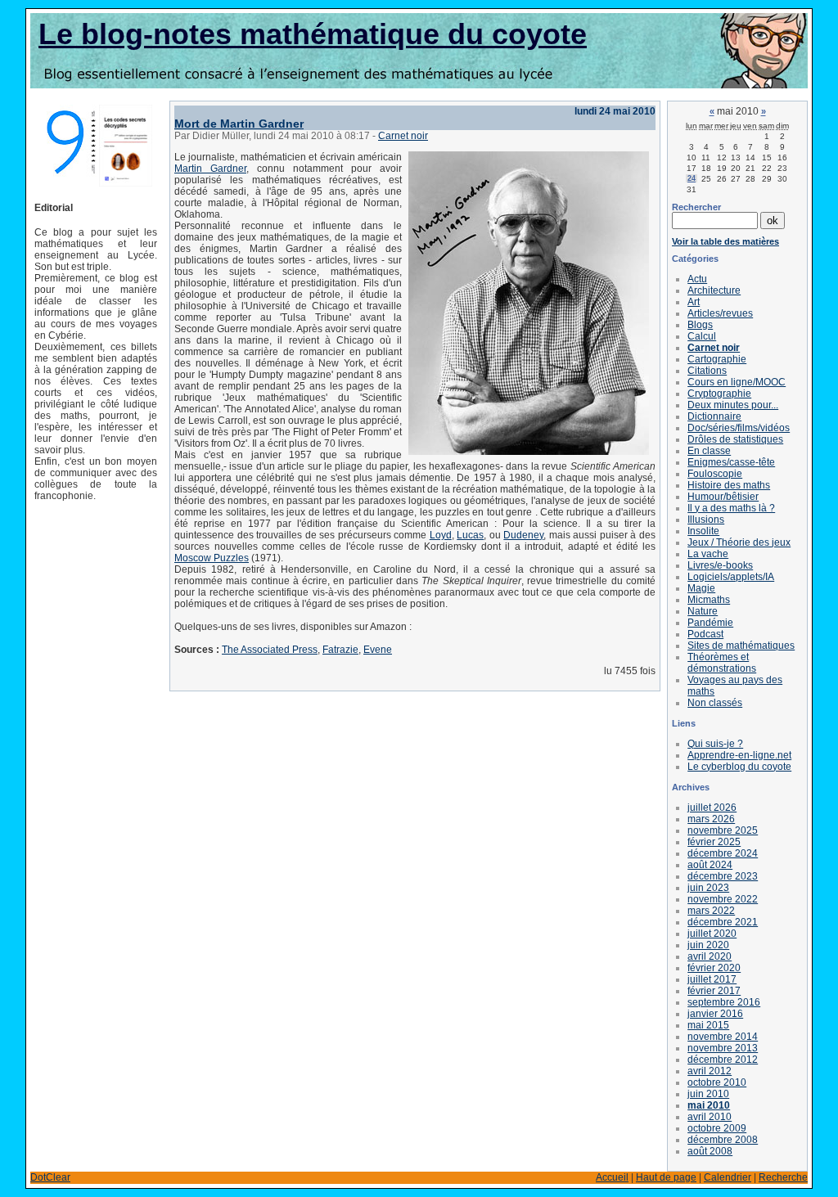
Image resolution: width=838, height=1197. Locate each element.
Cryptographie (719, 393)
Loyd (441, 535)
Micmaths (708, 599)
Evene (377, 649)
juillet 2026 (712, 807)
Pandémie (710, 622)
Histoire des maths (728, 485)
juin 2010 (708, 1094)
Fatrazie (340, 649)
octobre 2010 (716, 1082)
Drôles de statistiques (735, 439)
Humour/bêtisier (723, 496)
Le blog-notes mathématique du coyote (312, 34)
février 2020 (714, 968)
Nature (702, 611)
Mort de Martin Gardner (239, 123)
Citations (707, 370)
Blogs (700, 325)
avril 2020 (709, 956)
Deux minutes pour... (732, 405)
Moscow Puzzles (211, 558)
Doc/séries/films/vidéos (738, 428)
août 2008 (709, 1151)
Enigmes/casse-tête (731, 462)
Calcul (701, 336)
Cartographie (716, 359)
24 (691, 178)
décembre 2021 (722, 922)
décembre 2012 (722, 1059)
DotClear (50, 1177)
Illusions (705, 519)
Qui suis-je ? (715, 743)
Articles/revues (720, 313)
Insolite (703, 531)
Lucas (470, 535)
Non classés (714, 703)
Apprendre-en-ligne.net (739, 755)
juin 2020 (708, 945)
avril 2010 (709, 1117)
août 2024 (709, 865)
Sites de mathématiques (741, 645)
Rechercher (696, 207)
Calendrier (727, 1177)
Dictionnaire (714, 416)
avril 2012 (709, 1071)
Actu (697, 279)
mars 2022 (711, 910)
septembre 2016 (723, 1002)
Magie (701, 588)
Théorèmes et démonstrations (721, 662)
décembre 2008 (722, 1139)
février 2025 (714, 842)
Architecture (714, 290)
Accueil (612, 1177)
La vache (707, 554)
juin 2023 (708, 887)
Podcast (705, 634)
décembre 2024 (722, 853)
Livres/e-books (720, 565)
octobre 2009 (716, 1128)
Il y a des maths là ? (731, 508)
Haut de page (666, 1177)
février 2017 (714, 991)
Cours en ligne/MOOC (736, 382)
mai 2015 (708, 1025)
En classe (709, 451)
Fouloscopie (714, 473)
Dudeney (523, 535)
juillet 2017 (712, 979)
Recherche (783, 1177)
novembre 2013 (722, 1048)
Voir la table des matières (725, 241)
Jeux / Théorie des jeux (739, 542)
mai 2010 (708, 1105)
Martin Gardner (210, 168)
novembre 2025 (722, 830)
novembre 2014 (722, 1036)
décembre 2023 (722, 876)
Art (693, 302)
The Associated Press (270, 649)
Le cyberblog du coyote (739, 766)
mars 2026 (711, 819)
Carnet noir (403, 136)
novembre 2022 (722, 899)
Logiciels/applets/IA (730, 577)
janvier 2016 (715, 1013)
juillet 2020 (712, 933)
